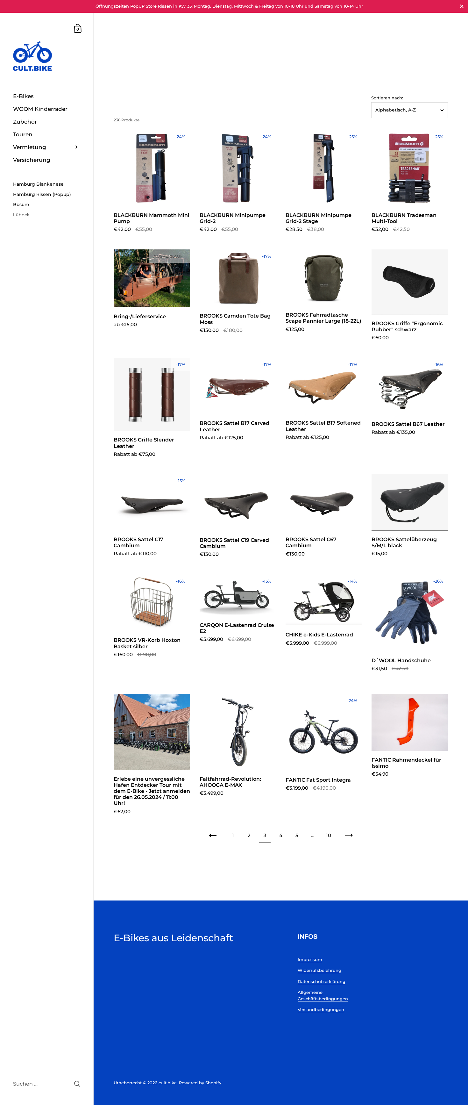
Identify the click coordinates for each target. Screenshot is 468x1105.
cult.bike (168, 1082)
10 (328, 835)
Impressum (310, 959)
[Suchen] (77, 1083)
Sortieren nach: (387, 98)
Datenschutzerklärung (321, 981)
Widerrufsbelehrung (319, 970)
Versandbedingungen (321, 1009)
